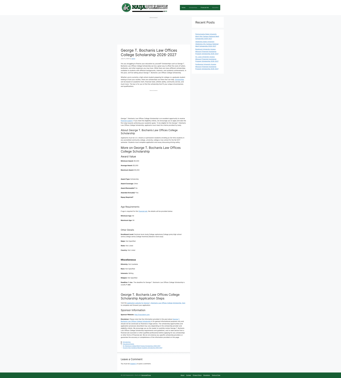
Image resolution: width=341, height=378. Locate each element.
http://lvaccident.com (142, 315)
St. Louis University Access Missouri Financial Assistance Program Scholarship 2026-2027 (207, 59)
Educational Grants (128, 344)
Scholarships (193, 7)
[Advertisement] (153, 31)
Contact (188, 375)
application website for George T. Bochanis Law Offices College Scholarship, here (156, 303)
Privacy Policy (197, 375)
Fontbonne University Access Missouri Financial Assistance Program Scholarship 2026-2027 (207, 66)
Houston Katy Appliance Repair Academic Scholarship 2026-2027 (142, 347)
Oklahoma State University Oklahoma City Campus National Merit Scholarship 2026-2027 (206, 44)
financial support (127, 121)
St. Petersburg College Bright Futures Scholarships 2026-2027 (141, 346)
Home (183, 7)
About (182, 375)
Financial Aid (205, 7)
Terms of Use (216, 375)
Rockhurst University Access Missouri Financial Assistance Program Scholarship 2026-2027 (207, 51)
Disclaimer (206, 375)
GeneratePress (146, 375)
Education (215, 7)
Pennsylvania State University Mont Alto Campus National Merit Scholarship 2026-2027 (207, 36)
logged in (133, 364)
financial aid (143, 211)
